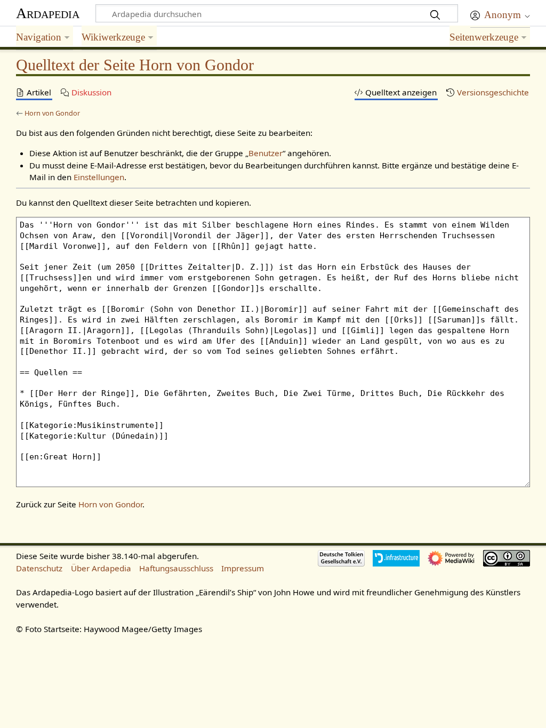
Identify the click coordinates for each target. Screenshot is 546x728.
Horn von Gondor (52, 113)
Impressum (242, 568)
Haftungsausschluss (176, 568)
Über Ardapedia (101, 568)
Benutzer (265, 153)
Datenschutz (39, 568)
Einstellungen (99, 177)
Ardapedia (47, 13)
